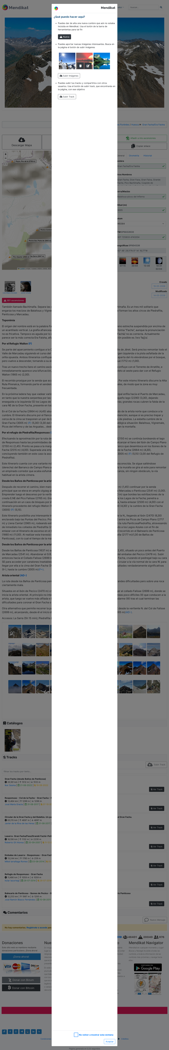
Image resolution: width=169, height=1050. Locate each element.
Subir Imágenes (70, 75)
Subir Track (68, 96)
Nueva (65, 36)
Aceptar (110, 1041)
